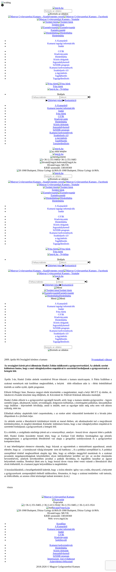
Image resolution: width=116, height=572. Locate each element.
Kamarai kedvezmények (61, 132)
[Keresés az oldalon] (58, 14)
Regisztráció (70, 100)
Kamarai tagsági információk (61, 108)
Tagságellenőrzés (61, 143)
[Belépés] (89, 97)
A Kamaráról (61, 105)
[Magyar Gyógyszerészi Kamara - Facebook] (86, 16)
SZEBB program (61, 556)
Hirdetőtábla (61, 121)
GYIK (61, 116)
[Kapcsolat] (58, 499)
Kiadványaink (61, 119)
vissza (10, 487)
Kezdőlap (61, 523)
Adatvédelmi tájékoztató (61, 561)
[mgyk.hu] (58, 8)
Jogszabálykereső (61, 127)
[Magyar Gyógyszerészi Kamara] (58, 497)
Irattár (61, 111)
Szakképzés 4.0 (61, 135)
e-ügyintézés (61, 138)
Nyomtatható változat (101, 359)
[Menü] (58, 157)
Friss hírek (61, 113)
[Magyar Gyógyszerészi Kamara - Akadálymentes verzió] (36, 16)
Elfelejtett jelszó (55, 100)
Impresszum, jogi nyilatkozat (61, 558)
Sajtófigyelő (61, 540)
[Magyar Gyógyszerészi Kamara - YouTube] (58, 19)
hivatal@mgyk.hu (61, 507)
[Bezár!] (58, 5)
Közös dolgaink (61, 124)
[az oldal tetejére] (58, 151)
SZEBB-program (61, 130)
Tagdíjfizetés (61, 141)
